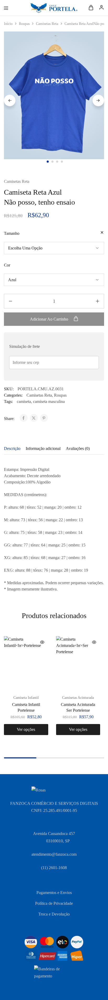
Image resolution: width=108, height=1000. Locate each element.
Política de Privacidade (54, 903)
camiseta (24, 401)
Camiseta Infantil (26, 698)
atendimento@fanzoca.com (54, 854)
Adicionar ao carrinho (49, 319)
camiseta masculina (49, 401)
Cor (7, 265)
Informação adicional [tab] (43, 448)
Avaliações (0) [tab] (78, 448)
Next (98, 100)
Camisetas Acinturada (78, 698)
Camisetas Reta (47, 24)
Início (8, 24)
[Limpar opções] (102, 232)
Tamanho (11, 233)
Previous (9, 100)
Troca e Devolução (54, 914)
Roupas (24, 24)
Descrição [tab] (12, 448)
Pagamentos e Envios (54, 892)
